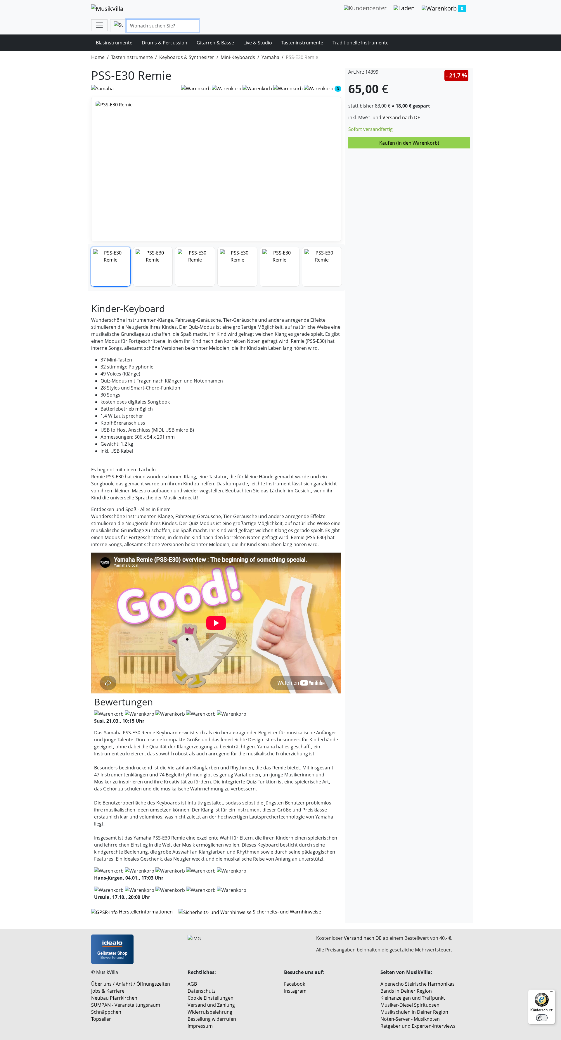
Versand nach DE (401, 117)
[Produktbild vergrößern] (216, 169)
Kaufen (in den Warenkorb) (409, 143)
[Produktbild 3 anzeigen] (195, 267)
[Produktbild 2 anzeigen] (153, 267)
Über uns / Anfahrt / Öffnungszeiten (130, 984)
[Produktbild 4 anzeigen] (237, 267)
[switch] (542, 1017)
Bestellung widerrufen (212, 1019)
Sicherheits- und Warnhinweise (286, 912)
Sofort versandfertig (370, 129)
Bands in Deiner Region (406, 991)
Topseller (101, 1019)
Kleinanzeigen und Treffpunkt (412, 998)
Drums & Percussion (164, 42)
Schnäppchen (106, 1012)
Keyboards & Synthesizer (186, 57)
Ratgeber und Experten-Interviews (418, 1026)
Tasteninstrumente (302, 42)
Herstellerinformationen (146, 912)
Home (98, 57)
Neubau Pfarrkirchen (114, 998)
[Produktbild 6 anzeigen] (322, 267)
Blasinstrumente (114, 42)
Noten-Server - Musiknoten (410, 1019)
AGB (192, 984)
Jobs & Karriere (107, 991)
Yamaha (270, 57)
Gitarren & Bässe (215, 42)
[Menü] (551, 992)
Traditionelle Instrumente (361, 42)
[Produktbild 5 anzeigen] (280, 267)
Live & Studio (257, 42)
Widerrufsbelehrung (210, 1012)
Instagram (295, 991)
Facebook (294, 984)
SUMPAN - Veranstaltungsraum (125, 1005)
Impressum (200, 1026)
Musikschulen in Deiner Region (414, 1012)
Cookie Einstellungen (210, 998)
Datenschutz (201, 991)
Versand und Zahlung (211, 1005)
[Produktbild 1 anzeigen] (111, 267)
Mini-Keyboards (238, 57)
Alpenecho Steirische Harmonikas (417, 984)
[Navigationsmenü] (99, 25)
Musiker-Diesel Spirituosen (409, 1005)
